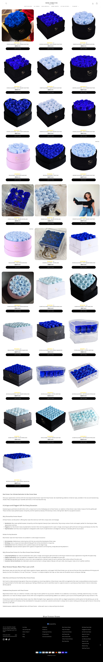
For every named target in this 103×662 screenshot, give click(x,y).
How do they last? (26, 629)
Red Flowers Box (65, 634)
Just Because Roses (86, 638)
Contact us (44, 629)
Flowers (74, 6)
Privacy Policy (45, 634)
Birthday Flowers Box (86, 627)
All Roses (37, 6)
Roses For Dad (85, 641)
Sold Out (83, 179)
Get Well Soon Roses (86, 631)
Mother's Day (85, 645)
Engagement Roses (86, 629)
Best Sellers (28, 6)
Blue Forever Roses (66, 627)
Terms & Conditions (46, 636)
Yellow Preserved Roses (67, 638)
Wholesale (44, 627)
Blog (24, 636)
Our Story (25, 627)
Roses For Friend (85, 634)
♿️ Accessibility (51, 624)
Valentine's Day (85, 643)
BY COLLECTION (65, 6)
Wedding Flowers (86, 648)
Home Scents (55, 6)
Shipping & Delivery (47, 631)
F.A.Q (24, 634)
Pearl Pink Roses (66, 629)
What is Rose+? (26, 631)
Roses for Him (85, 636)
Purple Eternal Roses (67, 631)
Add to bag (17, 48)
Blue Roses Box (65, 641)
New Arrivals (45, 6)
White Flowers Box (66, 636)
